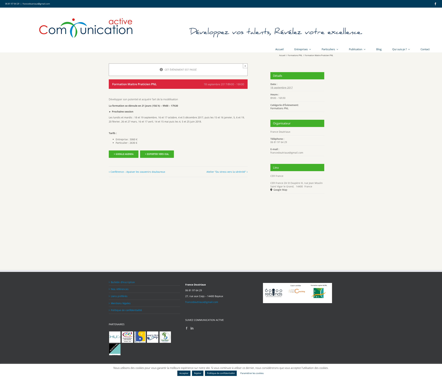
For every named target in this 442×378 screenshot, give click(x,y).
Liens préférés (119, 296)
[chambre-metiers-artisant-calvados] (127, 337)
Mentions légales (121, 303)
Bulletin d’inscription (123, 282)
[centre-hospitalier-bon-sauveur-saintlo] (140, 337)
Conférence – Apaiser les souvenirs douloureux (137, 171)
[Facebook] (186, 328)
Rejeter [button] (197, 373)
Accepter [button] (183, 373)
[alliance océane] (152, 337)
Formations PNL (279, 108)
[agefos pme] (115, 349)
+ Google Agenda (123, 154)
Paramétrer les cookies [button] (252, 373)
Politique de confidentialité (126, 310)
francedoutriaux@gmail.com (36, 3)
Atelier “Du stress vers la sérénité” (226, 171)
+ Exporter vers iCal (157, 154)
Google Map (280, 189)
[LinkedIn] (192, 328)
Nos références (119, 289)
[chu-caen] (115, 337)
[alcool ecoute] (165, 337)
